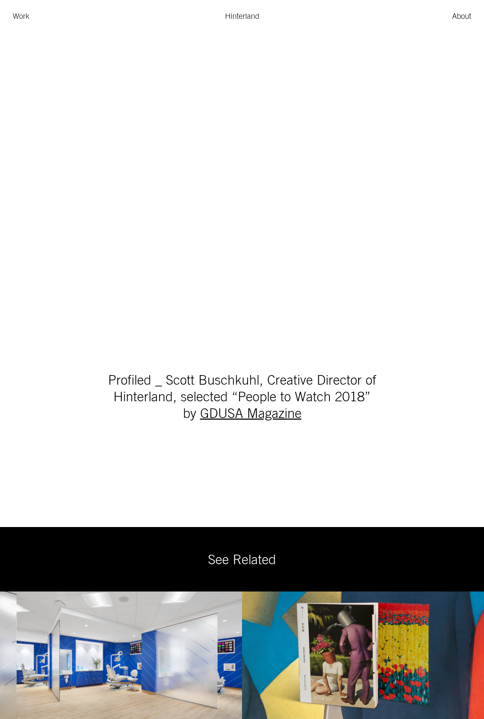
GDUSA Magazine (251, 412)
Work (21, 16)
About (461, 16)
